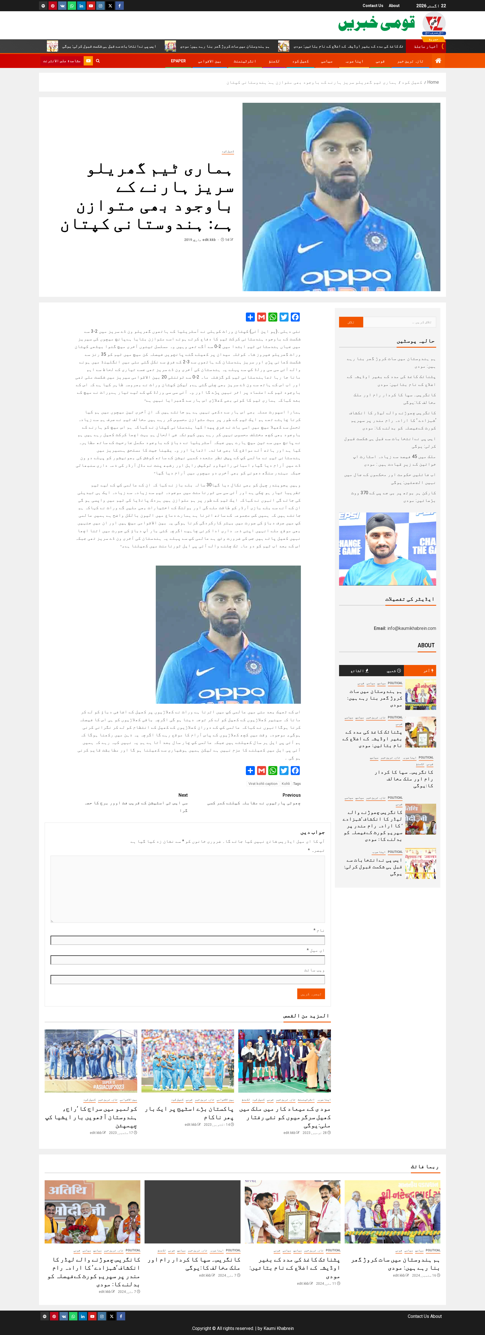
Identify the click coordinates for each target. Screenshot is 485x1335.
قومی (380, 61)
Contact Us (373, 5)
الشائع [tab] (357, 670)
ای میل (316, 950)
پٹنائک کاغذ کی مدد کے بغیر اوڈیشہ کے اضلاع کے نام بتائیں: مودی (397, 46)
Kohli (286, 784)
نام (319, 930)
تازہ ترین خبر (410, 61)
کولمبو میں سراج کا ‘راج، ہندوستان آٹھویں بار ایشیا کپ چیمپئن (91, 1116)
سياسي (381, 683)
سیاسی (326, 61)
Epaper (178, 61)
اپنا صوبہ (354, 61)
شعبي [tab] (391, 670)
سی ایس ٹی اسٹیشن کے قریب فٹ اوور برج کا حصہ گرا (136, 802)
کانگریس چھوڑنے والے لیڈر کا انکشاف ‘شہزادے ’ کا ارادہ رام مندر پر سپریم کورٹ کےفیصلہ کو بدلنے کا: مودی (392, 420)
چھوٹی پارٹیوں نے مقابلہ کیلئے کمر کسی (254, 798)
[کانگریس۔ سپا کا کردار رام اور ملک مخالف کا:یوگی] (192, 1211)
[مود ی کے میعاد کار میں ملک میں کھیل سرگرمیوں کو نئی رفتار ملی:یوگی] (284, 1061)
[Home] (438, 61)
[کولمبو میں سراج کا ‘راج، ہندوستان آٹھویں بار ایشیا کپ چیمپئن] (91, 1061)
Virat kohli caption (263, 784)
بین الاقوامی (209, 61)
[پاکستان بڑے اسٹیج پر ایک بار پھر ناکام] (187, 1061)
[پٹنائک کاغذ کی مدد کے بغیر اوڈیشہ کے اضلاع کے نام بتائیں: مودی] (420, 732)
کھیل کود (300, 61)
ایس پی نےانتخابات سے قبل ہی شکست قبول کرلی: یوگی (154, 46)
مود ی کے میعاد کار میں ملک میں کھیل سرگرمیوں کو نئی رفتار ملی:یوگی (285, 1116)
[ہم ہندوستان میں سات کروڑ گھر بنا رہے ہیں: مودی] (420, 694)
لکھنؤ (274, 61)
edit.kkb (209, 240)
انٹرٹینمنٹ (245, 61)
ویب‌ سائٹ (314, 969)
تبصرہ (316, 850)
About (394, 5)
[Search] (97, 61)
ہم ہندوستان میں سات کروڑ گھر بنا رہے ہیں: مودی (269, 46)
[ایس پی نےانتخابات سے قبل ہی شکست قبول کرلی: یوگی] (420, 863)
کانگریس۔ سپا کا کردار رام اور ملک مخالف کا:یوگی (403, 778)
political (395, 683)
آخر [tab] (426, 670)
